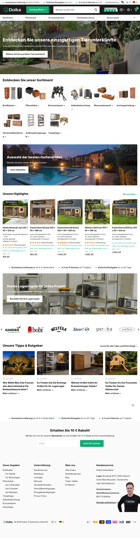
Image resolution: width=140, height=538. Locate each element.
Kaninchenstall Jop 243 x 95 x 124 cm (15, 229)
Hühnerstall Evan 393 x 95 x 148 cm (96, 229)
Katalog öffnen (36, 9)
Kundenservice (112, 2)
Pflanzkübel (8, 481)
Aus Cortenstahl (12, 485)
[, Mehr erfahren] (122, 10)
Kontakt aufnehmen (106, 502)
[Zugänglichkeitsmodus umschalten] (122, 2)
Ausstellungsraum (73, 474)
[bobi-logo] (36, 329)
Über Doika (70, 470)
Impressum (122, 502)
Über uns (70, 465)
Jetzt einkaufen (17, 170)
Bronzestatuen (9, 503)
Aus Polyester (11, 488)
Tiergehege (8, 496)
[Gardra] (13, 329)
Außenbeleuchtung (11, 499)
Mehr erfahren (10, 393)
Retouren (38, 481)
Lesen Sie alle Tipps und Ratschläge (118, 346)
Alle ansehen (129, 194)
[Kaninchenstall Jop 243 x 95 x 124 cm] (15, 211)
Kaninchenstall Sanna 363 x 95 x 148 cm (68, 229)
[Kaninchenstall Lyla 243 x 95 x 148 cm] (42, 211)
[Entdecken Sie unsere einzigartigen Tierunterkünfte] (70, 47)
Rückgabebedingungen (44, 492)
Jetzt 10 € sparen (91, 443)
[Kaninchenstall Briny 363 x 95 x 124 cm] (124, 211)
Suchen (96, 9)
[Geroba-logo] (104, 329)
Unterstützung (42, 465)
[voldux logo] (127, 329)
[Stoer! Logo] (81, 329)
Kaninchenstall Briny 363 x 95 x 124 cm (124, 229)
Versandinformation (42, 485)
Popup (9, 254)
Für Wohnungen (12, 477)
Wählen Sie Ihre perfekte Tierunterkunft (25, 54)
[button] (1, 329)
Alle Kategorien (8, 18)
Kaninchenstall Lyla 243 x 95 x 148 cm (42, 229)
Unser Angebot (11, 465)
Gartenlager (8, 507)
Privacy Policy (40, 496)
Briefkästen (8, 470)
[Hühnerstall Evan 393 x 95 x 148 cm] (97, 211)
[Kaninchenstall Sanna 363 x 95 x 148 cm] (70, 211)
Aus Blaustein (11, 492)
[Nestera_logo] (58, 329)
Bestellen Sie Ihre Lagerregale (25, 299)
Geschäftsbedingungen (44, 488)
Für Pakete (10, 474)
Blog (67, 477)
